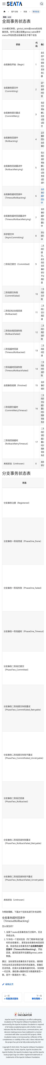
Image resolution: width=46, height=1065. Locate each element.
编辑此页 (9, 984)
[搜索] (41, 4)
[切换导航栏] (4, 4)
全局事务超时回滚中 (43, 196)
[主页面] (4, 12)
